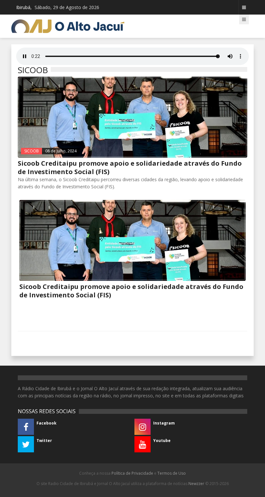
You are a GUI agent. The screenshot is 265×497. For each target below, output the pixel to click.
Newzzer (196, 483)
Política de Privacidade (132, 473)
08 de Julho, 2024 (61, 151)
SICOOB (31, 151)
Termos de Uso (171, 473)
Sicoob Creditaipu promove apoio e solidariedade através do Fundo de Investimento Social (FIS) (130, 167)
